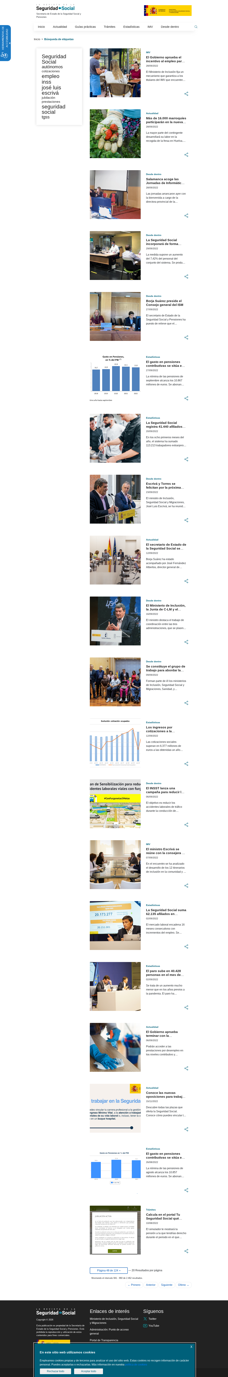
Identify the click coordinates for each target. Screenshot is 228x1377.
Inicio (37, 39)
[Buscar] (196, 27)
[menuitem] (41, 27)
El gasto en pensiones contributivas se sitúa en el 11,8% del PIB (165, 365)
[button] (186, 94)
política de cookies (136, 1364)
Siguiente (166, 1284)
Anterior (150, 1284)
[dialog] (115, 1360)
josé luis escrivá (51, 90)
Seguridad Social (54, 59)
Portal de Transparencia (104, 1340)
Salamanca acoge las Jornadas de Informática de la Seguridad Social (164, 183)
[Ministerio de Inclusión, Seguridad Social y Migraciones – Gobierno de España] (168, 10)
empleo (50, 76)
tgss (46, 117)
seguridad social (53, 109)
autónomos (52, 66)
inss (46, 82)
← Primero (134, 1284)
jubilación (48, 97)
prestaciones (51, 101)
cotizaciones (51, 71)
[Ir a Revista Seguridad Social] (60, 7)
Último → (183, 1284)
